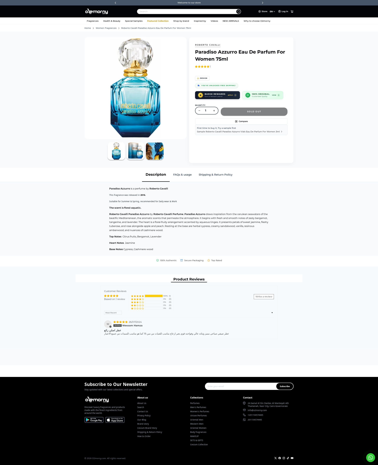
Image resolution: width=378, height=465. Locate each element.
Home (87, 28)
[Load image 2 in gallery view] (135, 151)
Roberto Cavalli (207, 45)
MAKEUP (194, 436)
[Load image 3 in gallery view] (155, 151)
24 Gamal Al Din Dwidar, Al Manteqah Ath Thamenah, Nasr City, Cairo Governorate (268, 404)
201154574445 (255, 419)
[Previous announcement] (115, 3)
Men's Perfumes (198, 407)
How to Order (144, 436)
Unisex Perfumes (198, 415)
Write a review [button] (263, 296)
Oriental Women (198, 427)
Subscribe (285, 386)
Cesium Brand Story (147, 427)
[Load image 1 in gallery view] (116, 151)
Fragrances (92, 21)
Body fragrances (198, 432)
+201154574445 (255, 415)
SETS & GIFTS (196, 440)
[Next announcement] (262, 3)
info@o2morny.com (257, 410)
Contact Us (142, 411)
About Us (141, 403)
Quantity (200, 105)
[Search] (238, 11)
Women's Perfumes (199, 411)
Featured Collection (158, 21)
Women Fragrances (106, 28)
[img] (120, 322)
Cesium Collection (199, 444)
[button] (292, 11)
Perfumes (195, 403)
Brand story (143, 423)
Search (140, 407)
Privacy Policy (143, 415)
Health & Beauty (111, 21)
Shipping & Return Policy (149, 432)
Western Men (196, 423)
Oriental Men (196, 419)
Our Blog (141, 419)
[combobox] (182, 11)
